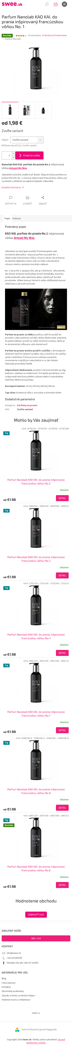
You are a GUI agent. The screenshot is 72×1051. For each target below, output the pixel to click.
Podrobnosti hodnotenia (54, 35)
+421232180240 (14, 958)
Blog (4, 978)
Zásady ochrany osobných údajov (18, 995)
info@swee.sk (14, 953)
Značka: (13, 39)
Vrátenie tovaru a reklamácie (16, 999)
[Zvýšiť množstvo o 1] (13, 153)
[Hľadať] (47, 4)
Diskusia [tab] (17, 218)
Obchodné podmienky (13, 991)
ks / (36, 938)
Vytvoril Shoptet (30, 1029)
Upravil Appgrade (48, 1029)
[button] (36, 498)
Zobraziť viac (36, 914)
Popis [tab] (7, 218)
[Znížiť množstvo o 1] (13, 157)
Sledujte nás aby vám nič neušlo (23, 962)
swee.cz (36, 1013)
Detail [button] (62, 498)
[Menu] (64, 4)
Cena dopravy (9, 983)
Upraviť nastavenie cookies (45, 1041)
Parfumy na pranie (27, 405)
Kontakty (6, 987)
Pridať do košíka (31, 155)
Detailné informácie (11, 187)
